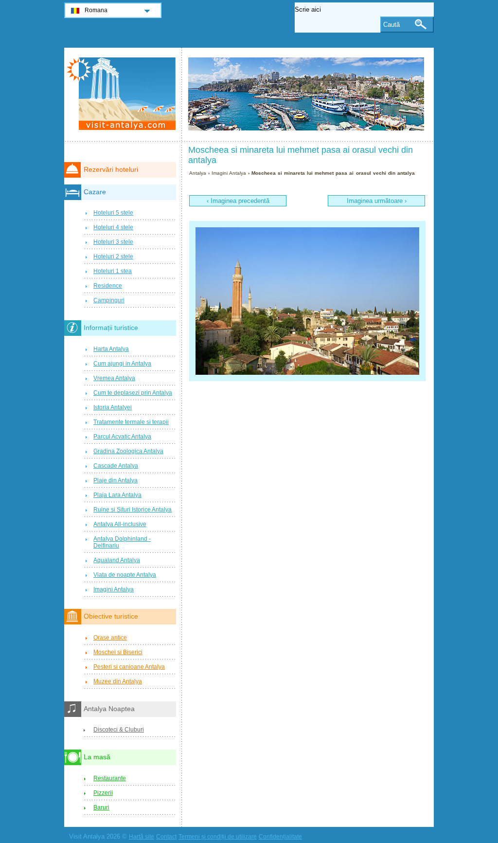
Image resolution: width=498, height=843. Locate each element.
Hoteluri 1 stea (112, 271)
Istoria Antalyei (112, 407)
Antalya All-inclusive (119, 524)
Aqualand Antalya (116, 560)
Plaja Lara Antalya (117, 495)
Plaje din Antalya (115, 480)
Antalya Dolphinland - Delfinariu (122, 542)
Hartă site (141, 836)
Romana (96, 10)
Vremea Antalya (114, 378)
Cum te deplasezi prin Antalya (132, 392)
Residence (107, 285)
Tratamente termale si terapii (131, 422)
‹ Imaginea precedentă (238, 200)
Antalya (197, 173)
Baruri (101, 807)
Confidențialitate (280, 836)
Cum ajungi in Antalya (122, 363)
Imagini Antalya (229, 173)
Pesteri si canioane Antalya (129, 666)
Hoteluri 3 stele (113, 241)
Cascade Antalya (115, 465)
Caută (391, 24)
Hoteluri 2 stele (113, 256)
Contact (166, 836)
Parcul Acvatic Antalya (122, 436)
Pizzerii (103, 792)
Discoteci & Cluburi (118, 729)
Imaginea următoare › (377, 200)
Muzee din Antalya (117, 681)
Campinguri (108, 300)
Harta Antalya (111, 349)
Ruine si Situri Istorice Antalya (132, 509)
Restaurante (109, 778)
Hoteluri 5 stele (113, 212)
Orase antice (110, 637)
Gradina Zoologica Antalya (128, 451)
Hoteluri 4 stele (113, 227)
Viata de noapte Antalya (124, 574)
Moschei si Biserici (117, 652)
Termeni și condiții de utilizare (217, 836)
